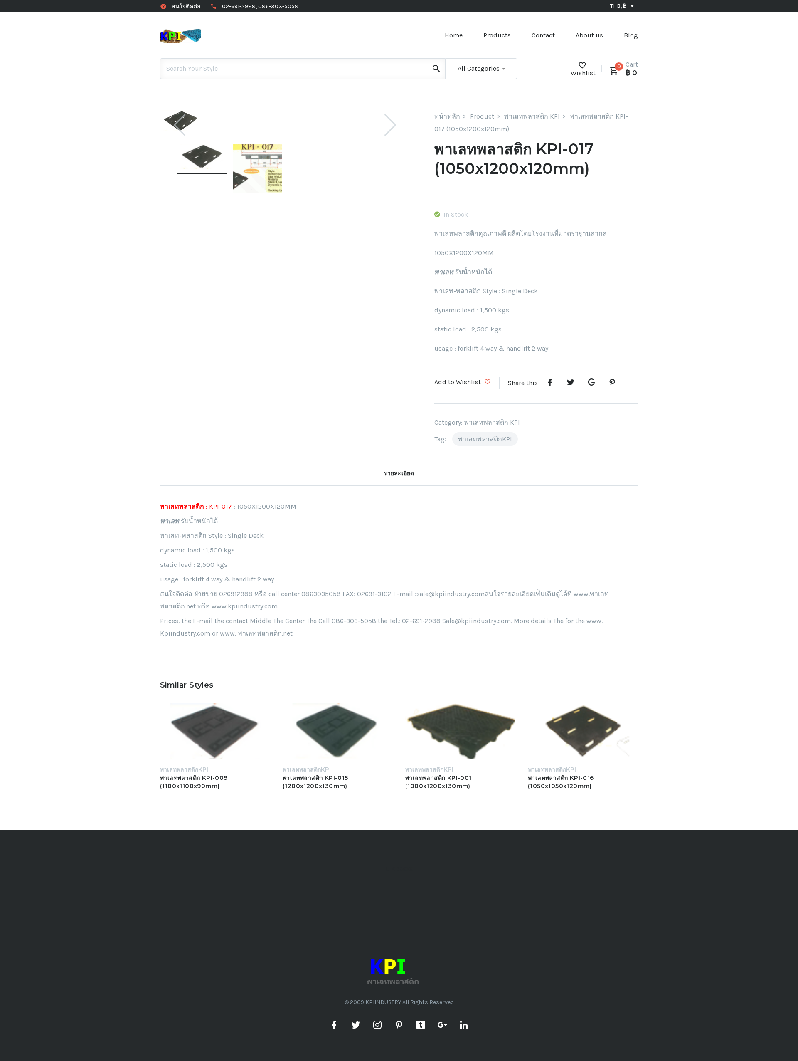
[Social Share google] (591, 383)
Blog (631, 35)
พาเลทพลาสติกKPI (485, 439)
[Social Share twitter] (570, 383)
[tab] (399, 476)
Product (482, 116)
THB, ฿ (618, 6)
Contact (543, 35)
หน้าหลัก (447, 116)
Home (454, 35)
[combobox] (481, 69)
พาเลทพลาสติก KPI (532, 116)
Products (497, 35)
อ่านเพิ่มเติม (198, 733)
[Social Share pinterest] (612, 383)
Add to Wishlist (457, 382)
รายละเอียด (399, 473)
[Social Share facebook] (549, 383)
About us (589, 35)
